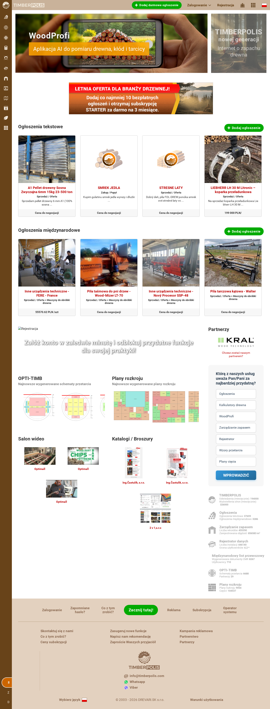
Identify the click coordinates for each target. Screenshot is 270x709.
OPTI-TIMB (30, 378)
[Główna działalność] (242, 5)
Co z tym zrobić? (108, 610)
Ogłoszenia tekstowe (40, 126)
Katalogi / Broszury (132, 439)
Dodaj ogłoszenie (246, 128)
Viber (134, 687)
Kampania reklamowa (196, 631)
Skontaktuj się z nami (57, 631)
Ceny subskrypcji (54, 642)
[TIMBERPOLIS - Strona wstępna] (25, 5)
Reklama (173, 610)
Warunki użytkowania (206, 700)
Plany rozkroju (127, 378)
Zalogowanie (197, 5)
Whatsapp (137, 682)
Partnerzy (218, 329)
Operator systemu (230, 610)
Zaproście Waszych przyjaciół (133, 642)
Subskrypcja (202, 610)
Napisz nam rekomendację (130, 636)
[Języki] (264, 5)
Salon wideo (31, 439)
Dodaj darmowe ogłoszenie (158, 5)
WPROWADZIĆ (236, 475)
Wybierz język (69, 700)
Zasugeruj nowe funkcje (128, 631)
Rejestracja (225, 5)
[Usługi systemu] (253, 5)
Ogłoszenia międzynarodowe (49, 230)
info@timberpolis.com (147, 676)
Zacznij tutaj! (141, 610)
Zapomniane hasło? (80, 610)
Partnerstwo (189, 636)
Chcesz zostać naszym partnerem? (236, 354)
